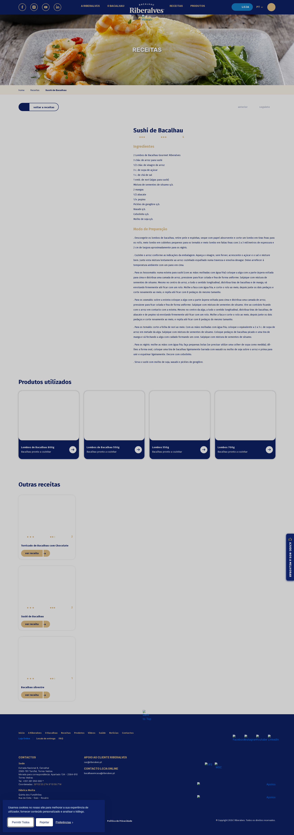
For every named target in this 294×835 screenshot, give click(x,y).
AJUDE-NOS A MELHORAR (290, 559)
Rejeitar (44, 822)
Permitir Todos (20, 822)
